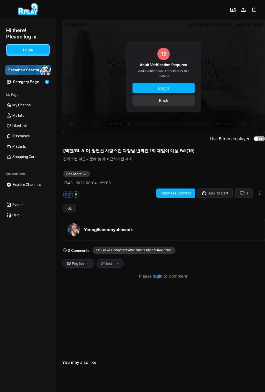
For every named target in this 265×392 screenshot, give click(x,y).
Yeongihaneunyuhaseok (108, 229)
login (158, 276)
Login (163, 88)
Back (163, 100)
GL (69, 208)
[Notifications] (253, 10)
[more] (259, 193)
